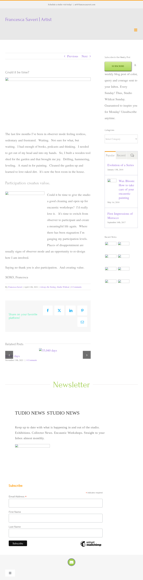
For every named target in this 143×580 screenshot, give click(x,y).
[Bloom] (111, 247)
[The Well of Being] (124, 260)
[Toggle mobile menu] (136, 30)
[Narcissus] (111, 260)
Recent (121, 155)
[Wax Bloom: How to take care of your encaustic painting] (111, 182)
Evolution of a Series (120, 165)
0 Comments (76, 286)
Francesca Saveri (15, 286)
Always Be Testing (48, 286)
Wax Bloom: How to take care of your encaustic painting (127, 189)
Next (85, 56)
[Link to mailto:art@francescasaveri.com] (71, 562)
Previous (72, 56)
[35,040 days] (48, 350)
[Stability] (124, 285)
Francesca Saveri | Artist (28, 19)
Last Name (15, 526)
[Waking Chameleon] (124, 247)
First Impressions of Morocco (120, 215)
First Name (15, 511)
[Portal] (124, 272)
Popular (110, 155)
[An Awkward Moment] (111, 272)
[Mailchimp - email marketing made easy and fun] (90, 546)
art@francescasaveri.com (85, 4)
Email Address (18, 496)
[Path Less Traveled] (111, 285)
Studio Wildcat (63, 286)
